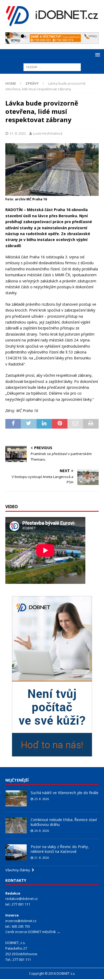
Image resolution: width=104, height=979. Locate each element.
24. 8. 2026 (41, 831)
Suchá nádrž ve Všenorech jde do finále (64, 792)
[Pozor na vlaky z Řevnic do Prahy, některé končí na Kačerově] (16, 852)
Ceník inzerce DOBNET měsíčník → (32, 931)
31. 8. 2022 (18, 133)
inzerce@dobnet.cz (21, 920)
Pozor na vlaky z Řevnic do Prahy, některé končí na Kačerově (60, 849)
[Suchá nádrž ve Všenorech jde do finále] (16, 798)
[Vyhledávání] (52, 66)
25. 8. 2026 (41, 799)
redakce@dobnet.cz (21, 898)
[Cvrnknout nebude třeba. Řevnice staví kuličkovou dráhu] (16, 825)
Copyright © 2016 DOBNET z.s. (52, 973)
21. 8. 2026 (41, 858)
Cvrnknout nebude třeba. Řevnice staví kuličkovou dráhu (64, 822)
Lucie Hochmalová (47, 133)
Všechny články (18, 870)
